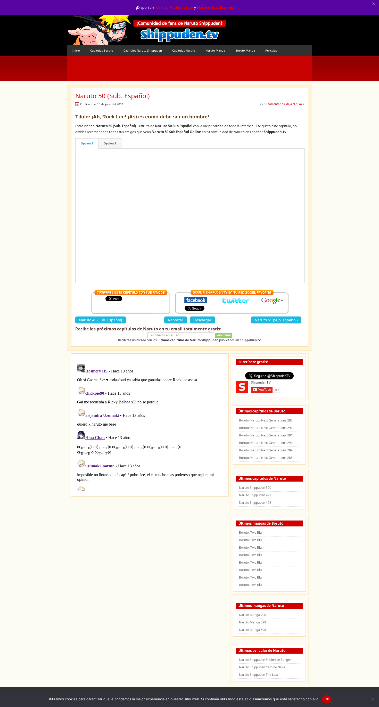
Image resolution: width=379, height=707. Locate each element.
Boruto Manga (245, 50)
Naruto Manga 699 (252, 622)
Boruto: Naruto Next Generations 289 (266, 450)
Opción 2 (110, 143)
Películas (271, 50)
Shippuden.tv (147, 30)
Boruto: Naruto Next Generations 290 (266, 443)
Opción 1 (87, 143)
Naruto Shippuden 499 (255, 495)
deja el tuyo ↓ (295, 104)
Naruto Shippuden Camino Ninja (262, 667)
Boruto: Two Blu (250, 532)
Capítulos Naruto (183, 50)
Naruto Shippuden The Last (258, 674)
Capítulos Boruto (101, 50)
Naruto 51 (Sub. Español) (276, 320)
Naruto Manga (215, 50)
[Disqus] (150, 426)
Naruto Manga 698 (252, 630)
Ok (327, 699)
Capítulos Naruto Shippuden (142, 50)
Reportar (175, 320)
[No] (372, 699)
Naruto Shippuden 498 (255, 502)
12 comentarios (274, 104)
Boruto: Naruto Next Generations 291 (266, 435)
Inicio (76, 50)
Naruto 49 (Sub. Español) (100, 320)
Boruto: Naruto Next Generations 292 (266, 428)
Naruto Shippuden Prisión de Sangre (265, 659)
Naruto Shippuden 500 (255, 487)
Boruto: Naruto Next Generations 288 (266, 458)
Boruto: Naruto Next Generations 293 (266, 420)
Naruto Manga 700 (252, 615)
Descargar (202, 320)
